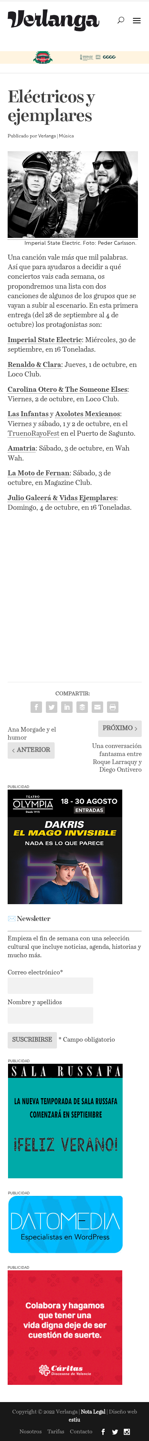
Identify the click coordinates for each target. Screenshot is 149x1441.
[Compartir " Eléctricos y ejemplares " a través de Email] (97, 707)
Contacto (81, 1432)
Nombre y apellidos (35, 1003)
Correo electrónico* (35, 973)
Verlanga (47, 136)
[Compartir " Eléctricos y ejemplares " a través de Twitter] (51, 707)
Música (66, 136)
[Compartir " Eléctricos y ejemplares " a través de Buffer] (82, 707)
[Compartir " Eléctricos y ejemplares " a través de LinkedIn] (66, 707)
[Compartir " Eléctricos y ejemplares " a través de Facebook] (36, 707)
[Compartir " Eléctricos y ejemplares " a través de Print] (112, 707)
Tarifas (55, 1432)
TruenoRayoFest (33, 433)
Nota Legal (94, 1412)
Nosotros (30, 1432)
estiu (74, 1420)
